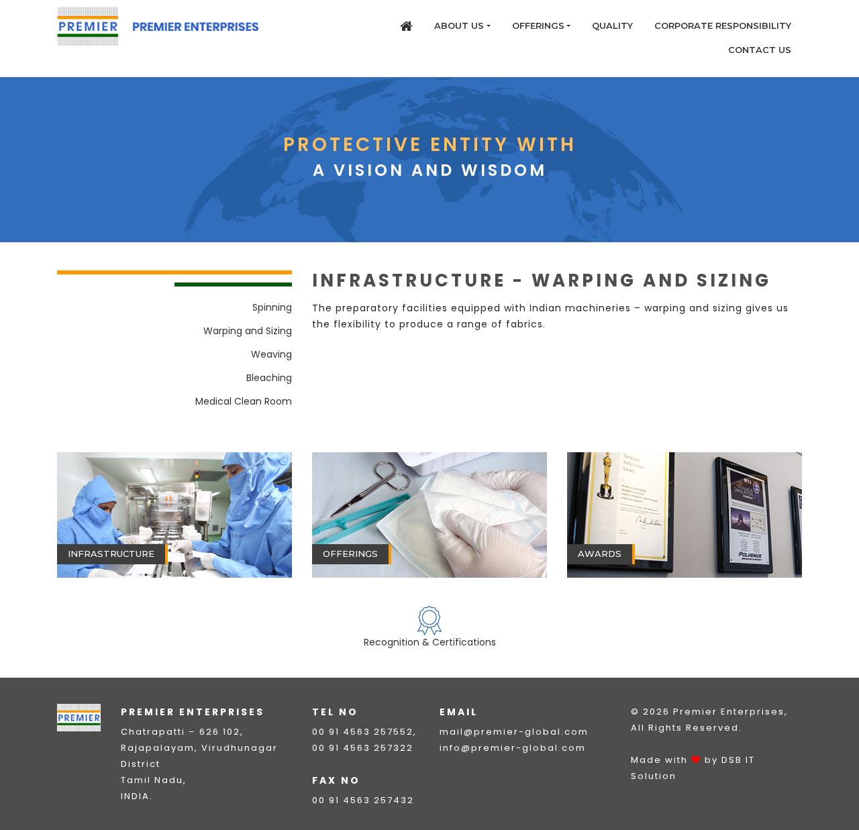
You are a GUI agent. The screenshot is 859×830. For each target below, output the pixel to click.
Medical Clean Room (243, 401)
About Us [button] (459, 25)
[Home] (406, 26)
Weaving (271, 354)
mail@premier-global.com (514, 731)
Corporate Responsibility (722, 25)
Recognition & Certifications (430, 642)
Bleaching (269, 377)
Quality (612, 25)
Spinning (272, 307)
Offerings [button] (538, 25)
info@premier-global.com (513, 747)
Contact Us (759, 49)
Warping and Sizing (247, 331)
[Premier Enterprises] (157, 25)
